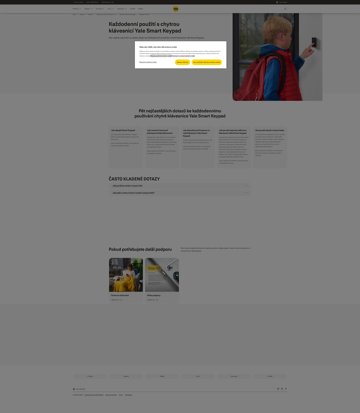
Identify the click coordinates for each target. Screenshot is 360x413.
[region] (180, 54)
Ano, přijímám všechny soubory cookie (206, 62)
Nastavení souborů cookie (148, 62)
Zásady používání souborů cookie (161, 56)
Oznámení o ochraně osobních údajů (183, 56)
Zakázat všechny (182, 62)
